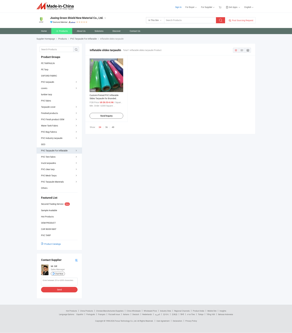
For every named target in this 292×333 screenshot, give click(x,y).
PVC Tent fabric (48, 156)
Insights (223, 311)
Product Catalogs (52, 243)
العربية (157, 314)
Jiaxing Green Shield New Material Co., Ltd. (76, 17)
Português (90, 314)
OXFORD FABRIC (49, 75)
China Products (86, 311)
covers (44, 88)
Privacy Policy (191, 321)
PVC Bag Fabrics (49, 131)
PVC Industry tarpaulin (52, 138)
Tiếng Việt (211, 314)
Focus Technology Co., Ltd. (126, 321)
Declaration (177, 321)
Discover (117, 31)
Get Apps (233, 7)
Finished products (49, 113)
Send (59, 289)
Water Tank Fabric (49, 125)
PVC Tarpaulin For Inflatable (54, 150)
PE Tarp (44, 69)
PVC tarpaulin (47, 81)
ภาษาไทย (191, 314)
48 (113, 127)
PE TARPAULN (48, 63)
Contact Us (135, 31)
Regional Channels (182, 311)
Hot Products (71, 311)
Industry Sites (165, 311)
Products (63, 31)
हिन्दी (182, 314)
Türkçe (200, 314)
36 (106, 127)
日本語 (174, 314)
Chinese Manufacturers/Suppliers (109, 311)
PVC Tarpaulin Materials (52, 181)
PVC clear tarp (48, 169)
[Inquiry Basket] (220, 7)
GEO (43, 144)
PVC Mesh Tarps (49, 175)
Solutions (99, 31)
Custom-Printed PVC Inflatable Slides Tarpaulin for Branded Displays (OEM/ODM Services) (104, 98)
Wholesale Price (150, 311)
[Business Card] (76, 260)
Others (44, 188)
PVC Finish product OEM (52, 119)
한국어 (166, 314)
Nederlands (147, 314)
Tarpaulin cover (48, 106)
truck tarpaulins (48, 163)
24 (100, 127)
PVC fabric (46, 100)
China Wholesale (134, 311)
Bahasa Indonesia (225, 314)
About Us (81, 31)
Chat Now (59, 273)
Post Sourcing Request (242, 20)
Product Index (198, 311)
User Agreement (163, 321)
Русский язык (114, 314)
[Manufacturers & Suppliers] (56, 6)
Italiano (126, 314)
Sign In (178, 7)
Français (101, 314)
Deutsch (135, 314)
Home (44, 31)
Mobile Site (211, 311)
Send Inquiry (106, 116)
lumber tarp (46, 94)
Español (79, 314)
